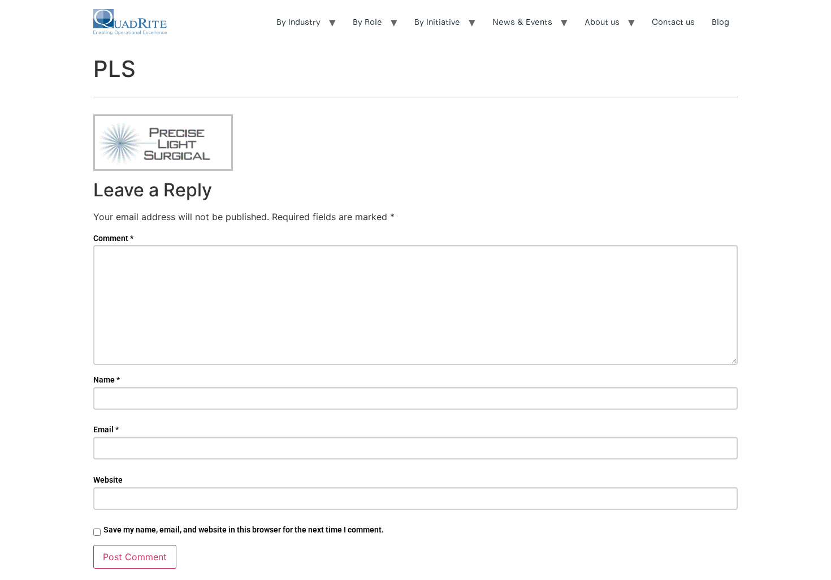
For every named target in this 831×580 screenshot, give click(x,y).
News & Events (522, 21)
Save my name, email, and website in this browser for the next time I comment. (243, 530)
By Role (367, 21)
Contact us (673, 21)
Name (106, 380)
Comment (113, 238)
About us (602, 21)
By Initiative (437, 21)
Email (106, 429)
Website (108, 480)
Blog (720, 21)
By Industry (298, 21)
